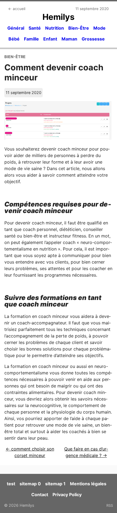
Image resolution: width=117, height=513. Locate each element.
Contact (39, 494)
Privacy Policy (67, 494)
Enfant (50, 39)
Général (15, 28)
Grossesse (93, 39)
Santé (35, 28)
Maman (69, 39)
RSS (109, 505)
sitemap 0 (30, 483)
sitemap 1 (55, 483)
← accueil (16, 9)
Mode (99, 28)
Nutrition (54, 28)
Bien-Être (78, 28)
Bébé (14, 39)
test (11, 483)
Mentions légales (88, 483)
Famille (31, 39)
